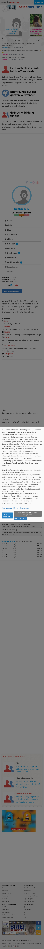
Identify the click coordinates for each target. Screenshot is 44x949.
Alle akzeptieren (20, 518)
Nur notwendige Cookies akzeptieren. (27, 513)
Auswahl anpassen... (7, 515)
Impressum (24, 508)
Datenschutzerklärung (10, 508)
